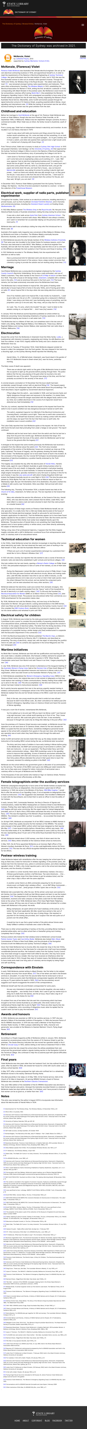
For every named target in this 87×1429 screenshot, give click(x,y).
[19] (31, 402)
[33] (39, 632)
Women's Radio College (45, 563)
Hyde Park (34, 215)
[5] (33, 179)
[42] (48, 760)
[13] (52, 280)
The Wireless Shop (30, 210)
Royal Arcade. (47, 210)
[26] (22, 504)
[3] (43, 142)
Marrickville (11, 170)
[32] (64, 606)
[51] (31, 846)
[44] (2, 809)
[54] (11, 896)
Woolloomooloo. (7, 206)
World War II (35, 93)
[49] (6, 835)
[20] (33, 421)
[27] (41, 553)
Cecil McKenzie (23, 115)
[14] (54, 309)
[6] (14, 206)
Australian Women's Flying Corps (16, 668)
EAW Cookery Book (21, 608)
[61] (36, 1009)
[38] (19, 683)
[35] (14, 645)
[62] (8, 1029)
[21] (37, 440)
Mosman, (49, 202)
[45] (7, 814)
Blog (47, 1420)
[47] (9, 828)
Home (17, 1420)
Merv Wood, (56, 939)
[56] (50, 943)
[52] (10, 848)
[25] (8, 486)
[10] (64, 249)
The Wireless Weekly (35, 86)
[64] (20, 1068)
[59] (31, 996)
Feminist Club (42, 668)
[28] (63, 560)
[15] (43, 318)
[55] (22, 933)
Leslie (59, 337)
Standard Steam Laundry (40, 204)
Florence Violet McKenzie (10, 70)
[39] (40, 685)
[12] (15, 280)
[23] (11, 460)
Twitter (68, 1420)
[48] (61, 828)
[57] (34, 973)
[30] (37, 591)
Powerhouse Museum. (24, 188)
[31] (59, 594)
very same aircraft (25, 475)
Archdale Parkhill (37, 202)
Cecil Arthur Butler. (28, 939)
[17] (45, 378)
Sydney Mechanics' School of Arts (36, 61)
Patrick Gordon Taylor (9, 939)
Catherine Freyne (22, 59)
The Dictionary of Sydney (11, 24)
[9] (2, 242)
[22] (36, 447)
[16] (18, 328)
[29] (51, 582)
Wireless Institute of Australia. (55, 240)
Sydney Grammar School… (52, 215)
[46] (10, 818)
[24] (47, 477)
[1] (6, 84)
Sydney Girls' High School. (50, 146)
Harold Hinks (50, 464)
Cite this (83, 58)
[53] (58, 887)
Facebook (57, 1420)
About (26, 1420)
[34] (17, 643)
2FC (9, 290)
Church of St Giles (7, 492)
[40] (64, 720)
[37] (58, 673)
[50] (9, 841)
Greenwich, (43, 278)
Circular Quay (13, 1045)
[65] (41, 1091)
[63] (12, 1055)
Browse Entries (28, 24)
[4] (52, 149)
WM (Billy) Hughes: (51, 790)
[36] (6, 662)
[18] (47, 385)
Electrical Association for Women (13, 594)
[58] (36, 980)
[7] (17, 222)
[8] (12, 229)
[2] (27, 104)
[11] (64, 262)
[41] (9, 735)
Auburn (53, 275)
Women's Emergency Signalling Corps (40, 676)
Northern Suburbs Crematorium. (36, 1081)
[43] (19, 795)
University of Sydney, (42, 149)
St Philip (45, 275)
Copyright (37, 1420)
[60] (38, 1005)
